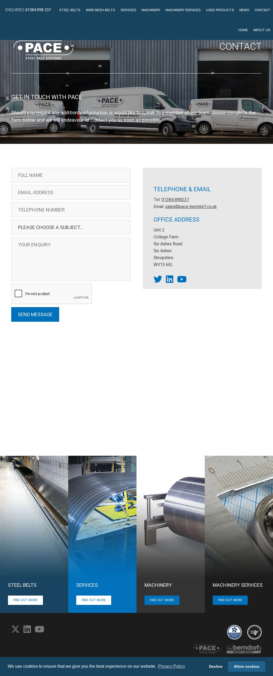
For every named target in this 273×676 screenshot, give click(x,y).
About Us (261, 30)
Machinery (151, 10)
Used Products (220, 10)
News (244, 10)
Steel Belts (70, 10)
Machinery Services (183, 10)
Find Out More (25, 600)
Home (243, 30)
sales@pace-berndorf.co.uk (191, 206)
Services (128, 10)
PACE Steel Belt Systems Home (43, 50)
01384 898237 (175, 199)
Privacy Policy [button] (171, 666)
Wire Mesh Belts (100, 10)
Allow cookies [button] (246, 666)
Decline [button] (216, 666)
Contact (262, 10)
